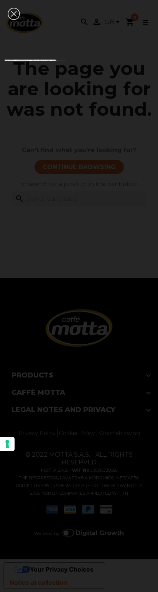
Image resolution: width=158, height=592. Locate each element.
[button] (14, 14)
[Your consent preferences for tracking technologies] (7, 444)
